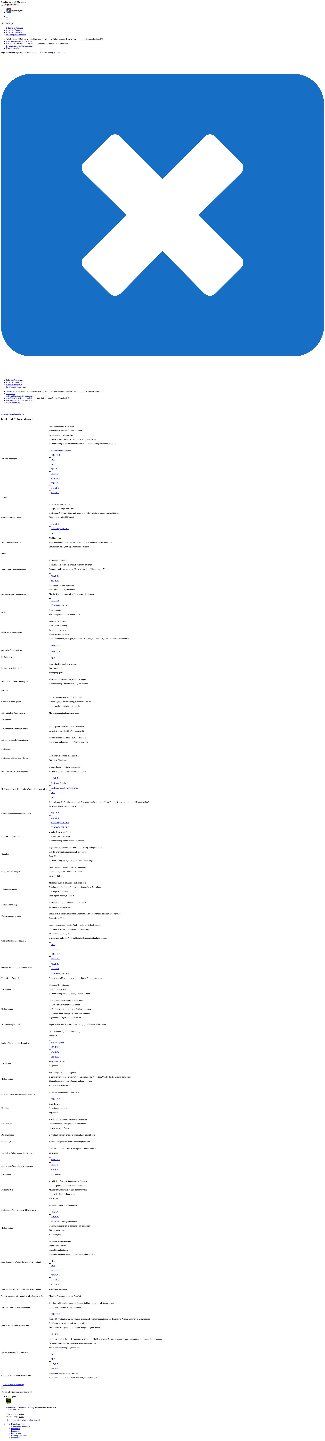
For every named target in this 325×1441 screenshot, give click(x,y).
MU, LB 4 (55, 580)
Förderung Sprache (58, 783)
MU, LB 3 (55, 576)
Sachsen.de (15, 1438)
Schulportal (15, 1429)
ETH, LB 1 (55, 478)
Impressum (15, 1431)
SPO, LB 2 (55, 651)
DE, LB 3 (55, 949)
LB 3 (53, 533)
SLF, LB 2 (55, 474)
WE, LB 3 (55, 1052)
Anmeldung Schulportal (20, 1426)
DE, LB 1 (55, 601)
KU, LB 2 (55, 493)
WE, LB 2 (55, 1056)
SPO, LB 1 (55, 455)
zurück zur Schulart (14, 32)
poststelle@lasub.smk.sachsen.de (27, 1420)
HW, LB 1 (55, 1364)
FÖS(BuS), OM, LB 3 (60, 827)
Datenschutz (16, 1433)
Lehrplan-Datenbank (14, 28)
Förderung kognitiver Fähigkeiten (64, 788)
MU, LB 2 (55, 964)
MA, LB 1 (55, 1047)
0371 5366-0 (19, 1414)
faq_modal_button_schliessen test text (16, 1392)
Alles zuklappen (26, 41)
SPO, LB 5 (55, 645)
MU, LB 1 (55, 1334)
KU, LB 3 (55, 1284)
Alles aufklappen (13, 41)
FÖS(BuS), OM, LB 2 (60, 529)
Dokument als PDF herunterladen (19, 46)
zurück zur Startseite (14, 30)
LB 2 (53, 460)
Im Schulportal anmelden (16, 35)
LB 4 (53, 464)
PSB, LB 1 (55, 483)
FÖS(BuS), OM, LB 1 (60, 822)
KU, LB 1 (55, 488)
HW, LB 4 (55, 778)
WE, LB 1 (55, 1368)
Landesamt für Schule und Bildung (20, 1407)
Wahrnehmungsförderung (61, 450)
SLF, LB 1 (55, 1270)
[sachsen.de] (1, 4)
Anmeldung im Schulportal (55, 52)
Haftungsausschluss (19, 1435)
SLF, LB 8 (55, 959)
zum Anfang (11, 394)
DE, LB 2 (55, 813)
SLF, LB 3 (55, 1165)
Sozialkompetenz (58, 1042)
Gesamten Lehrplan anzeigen (12, 414)
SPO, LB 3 (55, 954)
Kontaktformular (12, 48)
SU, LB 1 (55, 469)
